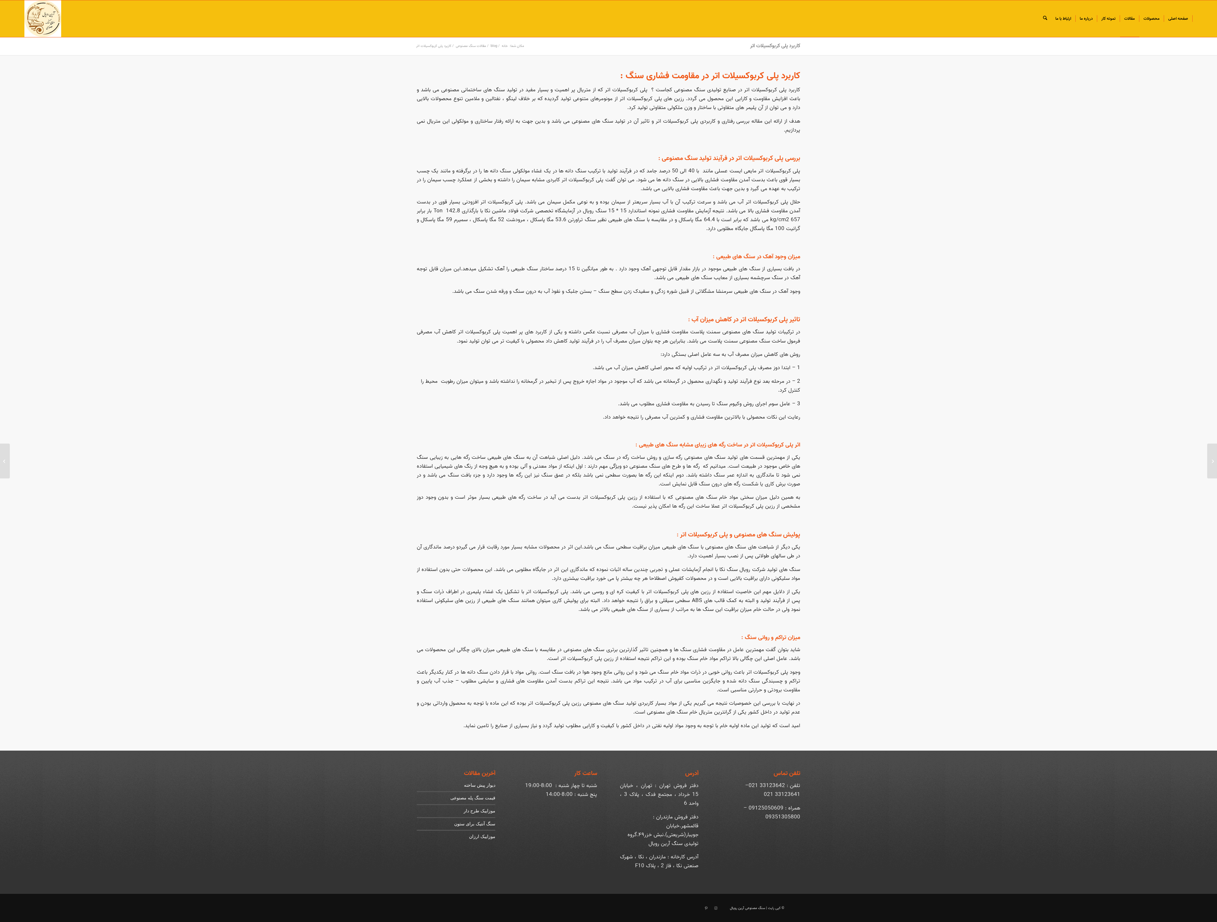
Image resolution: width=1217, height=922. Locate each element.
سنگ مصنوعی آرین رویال (747, 908)
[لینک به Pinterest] (706, 908)
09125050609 (766, 808)
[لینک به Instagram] (715, 908)
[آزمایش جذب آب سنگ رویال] (1212, 461)
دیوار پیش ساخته (479, 785)
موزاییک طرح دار (479, 811)
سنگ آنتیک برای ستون (474, 824)
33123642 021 (767, 785)
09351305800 (782, 817)
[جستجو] (1045, 18)
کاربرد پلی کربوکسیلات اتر (775, 46)
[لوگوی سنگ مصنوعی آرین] (42, 18)
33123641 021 (782, 794)
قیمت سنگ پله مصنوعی (472, 798)
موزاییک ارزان (482, 836)
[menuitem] (1178, 18)
